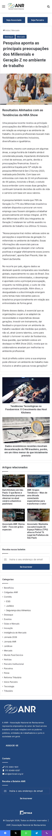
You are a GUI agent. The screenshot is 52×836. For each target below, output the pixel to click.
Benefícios (9, 588)
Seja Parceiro (37, 20)
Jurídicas (8, 646)
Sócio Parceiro (11, 682)
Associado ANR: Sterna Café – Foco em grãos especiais (13, 527)
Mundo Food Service (13, 655)
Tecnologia (9, 686)
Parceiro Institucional (14, 664)
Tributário (8, 691)
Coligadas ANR (11, 592)
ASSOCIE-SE (12, 745)
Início (7, 30)
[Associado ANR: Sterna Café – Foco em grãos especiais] (13, 515)
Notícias (8, 659)
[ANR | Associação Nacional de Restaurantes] (16, 6)
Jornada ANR (10, 641)
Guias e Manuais (11, 624)
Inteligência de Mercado (15, 632)
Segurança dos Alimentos (18, 610)
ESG (8, 601)
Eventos (8, 619)
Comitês (8, 597)
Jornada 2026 (10, 637)
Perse (6, 673)
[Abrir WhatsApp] (44, 828)
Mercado (15, 30)
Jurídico (10, 606)
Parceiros (8, 668)
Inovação (8, 628)
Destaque (9, 37)
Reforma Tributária (12, 677)
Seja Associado (14, 20)
